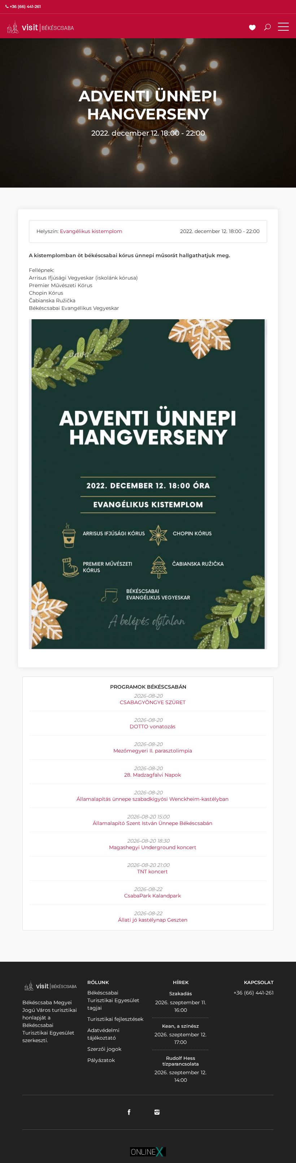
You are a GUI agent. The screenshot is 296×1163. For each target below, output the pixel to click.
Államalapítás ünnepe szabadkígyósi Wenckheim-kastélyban (152, 799)
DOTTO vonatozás (152, 726)
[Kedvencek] (252, 28)
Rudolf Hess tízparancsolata (180, 1061)
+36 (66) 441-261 (254, 992)
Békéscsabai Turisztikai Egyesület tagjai (113, 1000)
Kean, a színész (180, 1026)
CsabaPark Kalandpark (152, 895)
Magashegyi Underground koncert (152, 847)
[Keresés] (267, 28)
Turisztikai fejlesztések (115, 1019)
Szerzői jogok (104, 1049)
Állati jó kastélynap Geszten (152, 920)
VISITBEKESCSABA (40, 27)
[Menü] (283, 28)
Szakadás (180, 993)
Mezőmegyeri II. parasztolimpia (152, 750)
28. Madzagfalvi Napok (152, 775)
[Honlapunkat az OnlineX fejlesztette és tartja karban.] (148, 1151)
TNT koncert (152, 871)
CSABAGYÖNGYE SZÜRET (153, 702)
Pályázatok (101, 1060)
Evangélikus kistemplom (91, 231)
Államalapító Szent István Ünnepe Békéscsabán (152, 823)
